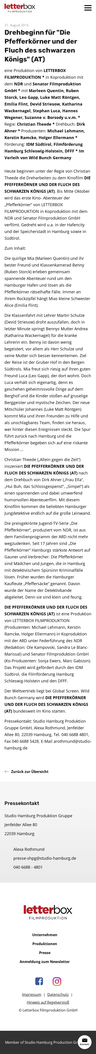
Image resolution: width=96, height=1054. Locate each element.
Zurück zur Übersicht (29, 771)
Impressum (31, 994)
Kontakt (84, 1044)
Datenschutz (58, 994)
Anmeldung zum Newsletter (45, 961)
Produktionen (44, 943)
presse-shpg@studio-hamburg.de (44, 858)
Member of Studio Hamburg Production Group (44, 1042)
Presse (44, 952)
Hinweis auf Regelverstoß (48, 1002)
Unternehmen (44, 934)
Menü (88, 8)
